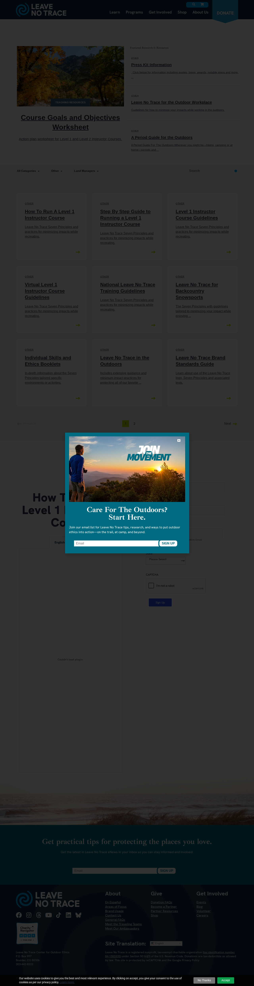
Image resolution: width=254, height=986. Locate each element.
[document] (127, 493)
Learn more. (67, 982)
